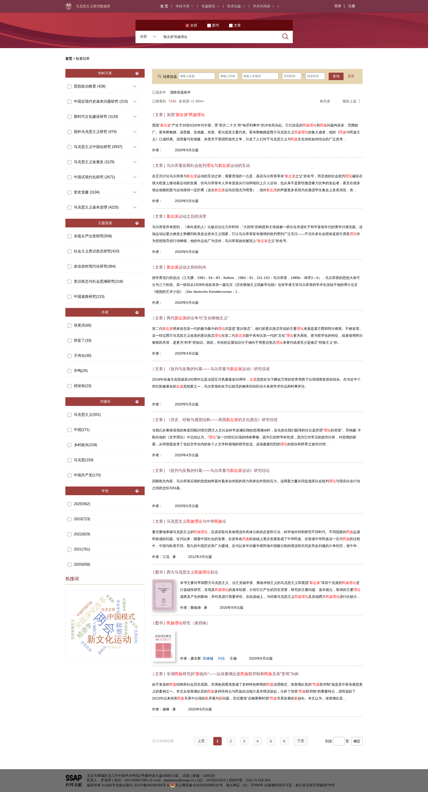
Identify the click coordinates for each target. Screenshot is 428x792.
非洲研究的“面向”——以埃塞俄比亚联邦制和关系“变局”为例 (232, 674)
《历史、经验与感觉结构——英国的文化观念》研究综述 (222, 420)
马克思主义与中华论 (196, 521)
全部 (193, 25)
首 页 (164, 6)
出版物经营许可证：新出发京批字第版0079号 (299, 785)
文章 (237, 25)
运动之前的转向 (186, 267)
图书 (215, 25)
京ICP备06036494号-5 (151, 785)
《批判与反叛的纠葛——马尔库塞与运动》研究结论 (218, 470)
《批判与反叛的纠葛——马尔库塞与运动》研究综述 (218, 369)
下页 (300, 741)
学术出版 (234, 6)
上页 (201, 741)
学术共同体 (261, 6)
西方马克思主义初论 (192, 572)
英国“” (186, 115)
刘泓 (221, 658)
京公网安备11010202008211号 (199, 785)
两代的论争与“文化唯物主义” (198, 318)
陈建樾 (208, 658)
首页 (68, 59)
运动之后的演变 (186, 216)
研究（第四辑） (188, 623)
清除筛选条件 (180, 92)
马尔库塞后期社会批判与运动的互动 (208, 165)
